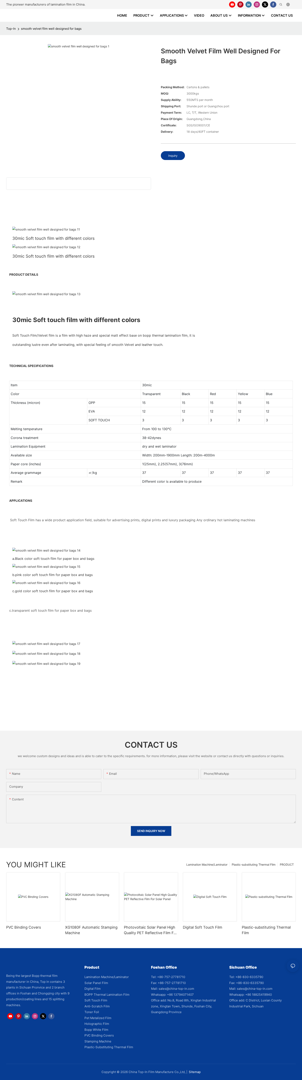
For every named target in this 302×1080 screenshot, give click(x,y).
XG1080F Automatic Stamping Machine (91, 930)
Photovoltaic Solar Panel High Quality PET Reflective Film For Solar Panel (150, 930)
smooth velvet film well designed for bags (51, 29)
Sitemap (195, 1072)
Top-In (11, 29)
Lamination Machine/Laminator (206, 864)
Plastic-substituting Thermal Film (253, 864)
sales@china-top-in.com (176, 989)
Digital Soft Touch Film (202, 927)
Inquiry (173, 155)
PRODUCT (287, 864)
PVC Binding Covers (23, 927)
